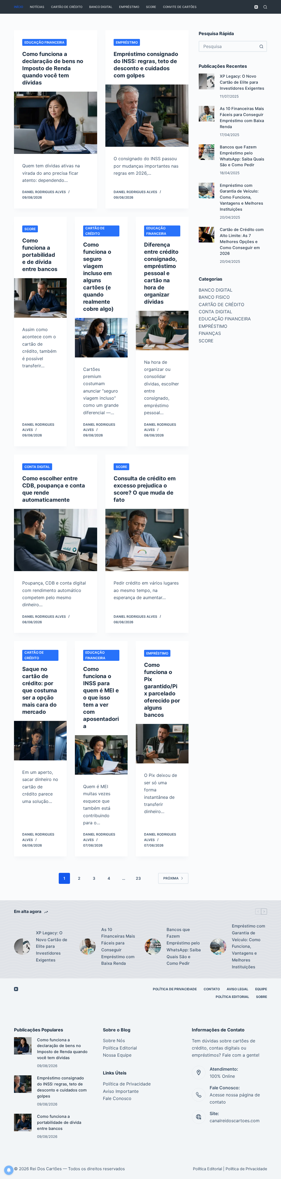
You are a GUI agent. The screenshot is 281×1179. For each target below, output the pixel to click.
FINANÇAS (210, 333)
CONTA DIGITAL (37, 467)
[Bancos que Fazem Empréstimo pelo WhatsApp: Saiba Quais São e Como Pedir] (206, 152)
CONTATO (212, 989)
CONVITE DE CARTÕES (179, 7)
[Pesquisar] (265, 7)
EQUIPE (261, 989)
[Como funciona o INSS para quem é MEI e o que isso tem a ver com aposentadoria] (101, 755)
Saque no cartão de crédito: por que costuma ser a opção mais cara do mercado (39, 690)
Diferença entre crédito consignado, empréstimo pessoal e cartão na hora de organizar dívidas (161, 273)
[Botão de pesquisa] (261, 46)
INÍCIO (18, 7)
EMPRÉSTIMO (129, 7)
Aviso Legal (237, 989)
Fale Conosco (117, 1098)
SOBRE (261, 997)
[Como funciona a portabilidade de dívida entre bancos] (40, 298)
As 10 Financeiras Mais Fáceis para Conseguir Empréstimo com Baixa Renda (118, 946)
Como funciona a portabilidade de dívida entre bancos (39, 254)
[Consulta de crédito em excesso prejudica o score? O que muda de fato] (147, 540)
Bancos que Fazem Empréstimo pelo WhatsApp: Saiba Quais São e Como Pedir (184, 946)
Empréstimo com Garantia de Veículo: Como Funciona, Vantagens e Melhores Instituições (241, 197)
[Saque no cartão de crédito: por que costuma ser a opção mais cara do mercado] (40, 740)
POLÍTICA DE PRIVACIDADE (175, 989)
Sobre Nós (114, 1040)
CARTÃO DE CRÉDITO (66, 7)
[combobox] (228, 46)
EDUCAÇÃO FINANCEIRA (44, 42)
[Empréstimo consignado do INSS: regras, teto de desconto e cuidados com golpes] (147, 115)
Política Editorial (232, 997)
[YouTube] (256, 7)
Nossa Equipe (117, 1055)
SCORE (151, 7)
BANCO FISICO (214, 297)
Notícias (37, 7)
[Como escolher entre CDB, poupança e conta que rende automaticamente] (55, 540)
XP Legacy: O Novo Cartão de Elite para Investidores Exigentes (242, 82)
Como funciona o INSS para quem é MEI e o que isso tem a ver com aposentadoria (101, 697)
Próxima (171, 878)
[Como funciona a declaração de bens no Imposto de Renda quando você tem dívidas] (55, 123)
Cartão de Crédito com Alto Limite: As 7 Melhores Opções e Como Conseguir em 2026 (242, 241)
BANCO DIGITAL (100, 7)
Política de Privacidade (127, 1084)
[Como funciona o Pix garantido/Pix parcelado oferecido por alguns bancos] (162, 743)
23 (138, 878)
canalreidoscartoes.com (235, 1120)
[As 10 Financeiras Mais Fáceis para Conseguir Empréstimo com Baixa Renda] (206, 114)
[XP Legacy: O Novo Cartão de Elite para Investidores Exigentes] (206, 81)
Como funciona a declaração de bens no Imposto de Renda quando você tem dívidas (52, 68)
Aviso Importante (121, 1091)
